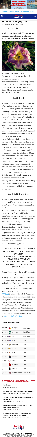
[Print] (17, 28)
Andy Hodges (7, 387)
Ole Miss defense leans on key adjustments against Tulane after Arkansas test (17, 414)
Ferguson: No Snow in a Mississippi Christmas (18, 391)
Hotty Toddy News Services (10, 393)
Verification (7, 385)
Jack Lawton (8, 24)
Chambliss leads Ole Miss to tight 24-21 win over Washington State (17, 406)
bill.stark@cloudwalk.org (13, 316)
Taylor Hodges (7, 401)
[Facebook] (4, 28)
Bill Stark (5, 294)
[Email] (12, 28)
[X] (8, 28)
